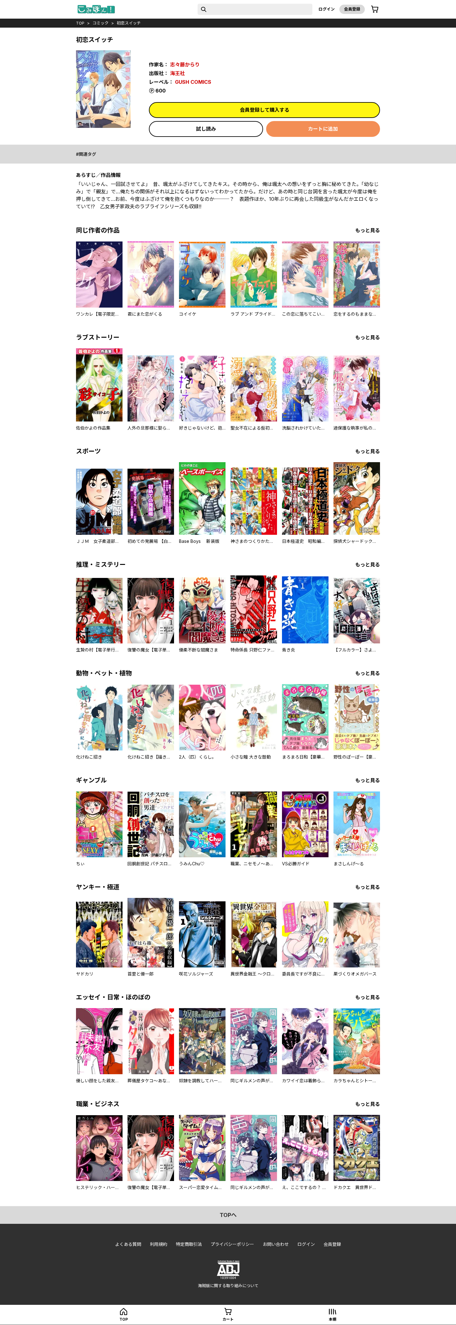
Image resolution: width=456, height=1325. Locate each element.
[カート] (374, 9)
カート (228, 1319)
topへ (228, 1215)
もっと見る (367, 230)
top (80, 22)
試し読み (206, 129)
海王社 (177, 73)
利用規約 (158, 1244)
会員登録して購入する (264, 110)
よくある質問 (128, 1244)
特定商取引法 (189, 1244)
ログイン (327, 9)
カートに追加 (323, 129)
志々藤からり (185, 64)
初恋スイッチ (129, 22)
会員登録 (352, 9)
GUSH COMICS (193, 82)
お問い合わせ (276, 1244)
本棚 (332, 1319)
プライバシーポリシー (232, 1244)
